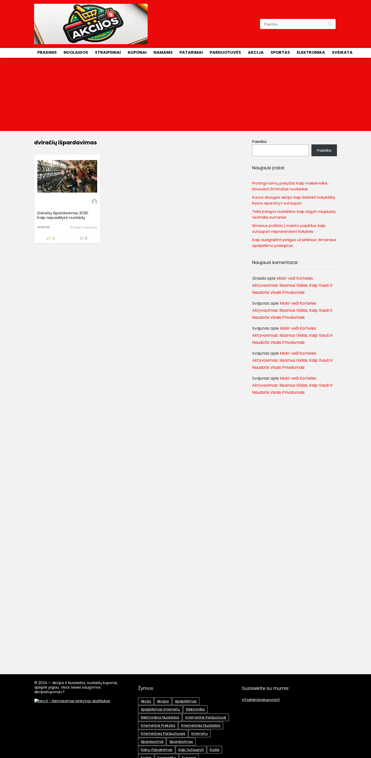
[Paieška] (330, 24)
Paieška (259, 141)
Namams (163, 52)
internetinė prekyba (158, 725)
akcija (146, 701)
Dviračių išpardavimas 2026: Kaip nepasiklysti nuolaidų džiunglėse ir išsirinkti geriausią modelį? (65, 219)
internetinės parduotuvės (163, 733)
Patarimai (191, 52)
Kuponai (137, 52)
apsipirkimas (186, 701)
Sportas (280, 52)
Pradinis (47, 52)
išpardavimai (152, 741)
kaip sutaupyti (191, 749)
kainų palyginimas (156, 749)
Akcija (256, 52)
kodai (214, 749)
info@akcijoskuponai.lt (261, 699)
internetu (199, 733)
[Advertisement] (185, 95)
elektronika (195, 709)
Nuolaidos (76, 52)
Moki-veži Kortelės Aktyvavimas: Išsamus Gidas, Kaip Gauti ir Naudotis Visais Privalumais (292, 285)
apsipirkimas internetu (160, 709)
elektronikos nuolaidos (160, 717)
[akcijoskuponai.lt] (94, 202)
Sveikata (342, 52)
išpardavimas (181, 741)
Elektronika (311, 52)
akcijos (163, 701)
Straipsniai (108, 52)
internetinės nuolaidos (200, 725)
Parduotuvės (225, 52)
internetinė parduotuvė (205, 717)
